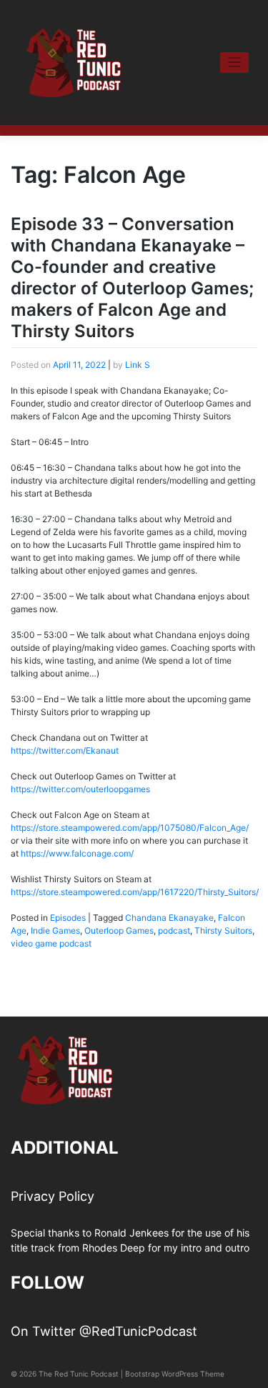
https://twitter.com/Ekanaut (65, 750)
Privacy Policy (52, 1196)
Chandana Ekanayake (169, 917)
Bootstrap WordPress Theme (174, 1373)
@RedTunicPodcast (138, 1331)
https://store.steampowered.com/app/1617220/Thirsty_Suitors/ (135, 892)
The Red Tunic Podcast (79, 1373)
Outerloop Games (119, 930)
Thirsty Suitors (223, 930)
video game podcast (51, 943)
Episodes (68, 917)
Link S (137, 364)
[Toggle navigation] (234, 62)
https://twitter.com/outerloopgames (80, 789)
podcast (174, 930)
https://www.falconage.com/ (77, 853)
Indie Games (55, 930)
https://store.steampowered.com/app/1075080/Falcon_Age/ (130, 827)
